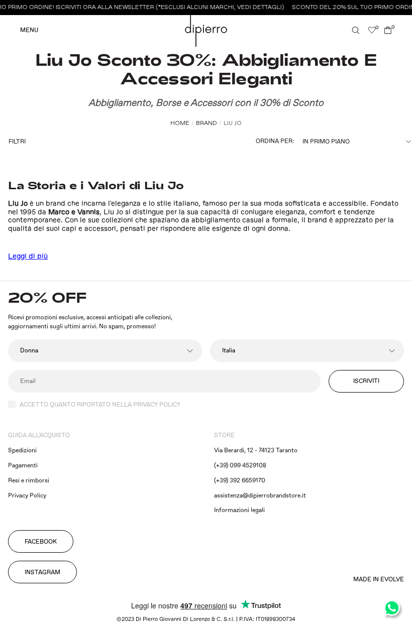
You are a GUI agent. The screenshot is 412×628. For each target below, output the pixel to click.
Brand (206, 123)
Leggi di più (28, 257)
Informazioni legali (239, 510)
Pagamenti (23, 465)
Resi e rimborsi (28, 480)
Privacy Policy (27, 495)
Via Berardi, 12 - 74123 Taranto (255, 450)
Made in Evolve (378, 579)
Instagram (42, 572)
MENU (29, 30)
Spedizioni (22, 450)
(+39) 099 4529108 (240, 465)
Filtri (17, 142)
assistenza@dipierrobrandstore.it (260, 495)
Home (179, 123)
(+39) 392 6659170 (239, 480)
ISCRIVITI (366, 381)
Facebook (41, 542)
